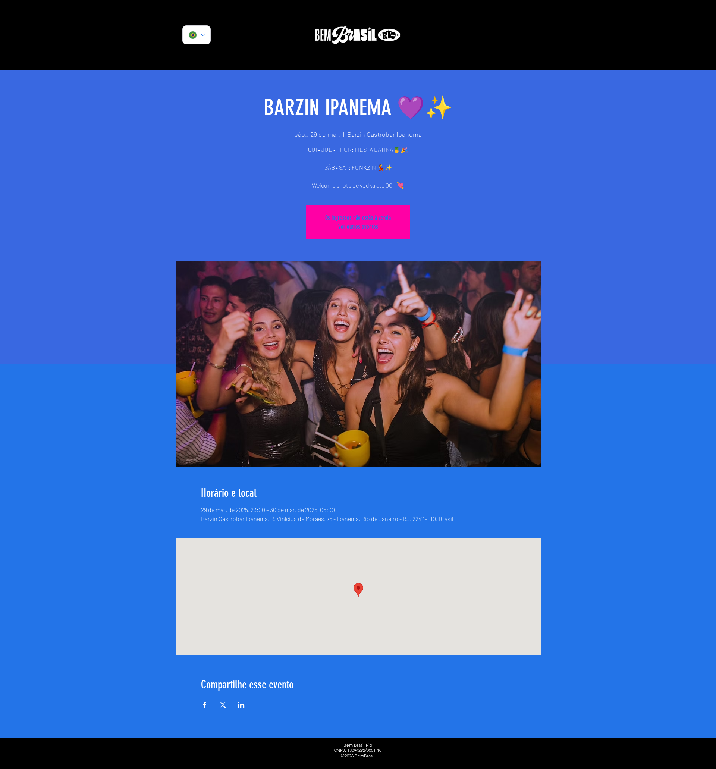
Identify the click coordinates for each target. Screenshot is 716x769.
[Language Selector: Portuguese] (196, 34)
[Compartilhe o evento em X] (222, 705)
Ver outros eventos (358, 226)
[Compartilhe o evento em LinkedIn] (241, 705)
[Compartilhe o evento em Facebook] (204, 705)
